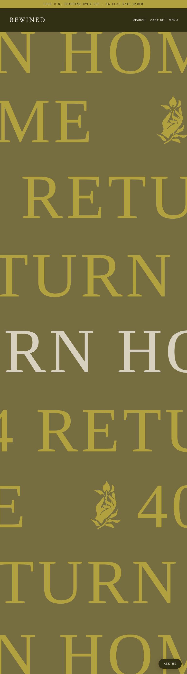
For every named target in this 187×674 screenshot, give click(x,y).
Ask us (170, 663)
